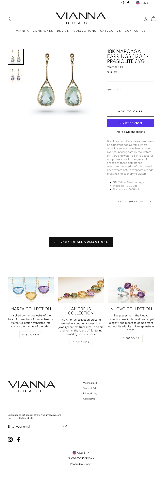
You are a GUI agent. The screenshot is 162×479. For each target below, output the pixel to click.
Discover (31, 334)
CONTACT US (135, 30)
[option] (60, 82)
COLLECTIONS (85, 30)
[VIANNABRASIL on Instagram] (10, 439)
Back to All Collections (83, 241)
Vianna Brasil (90, 382)
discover (81, 342)
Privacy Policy (90, 393)
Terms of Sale (90, 388)
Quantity (114, 89)
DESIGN (63, 30)
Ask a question (130, 201)
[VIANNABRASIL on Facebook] (18, 439)
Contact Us (89, 398)
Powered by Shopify (81, 464)
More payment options (131, 131)
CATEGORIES (110, 30)
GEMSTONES (43, 30)
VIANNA (22, 30)
